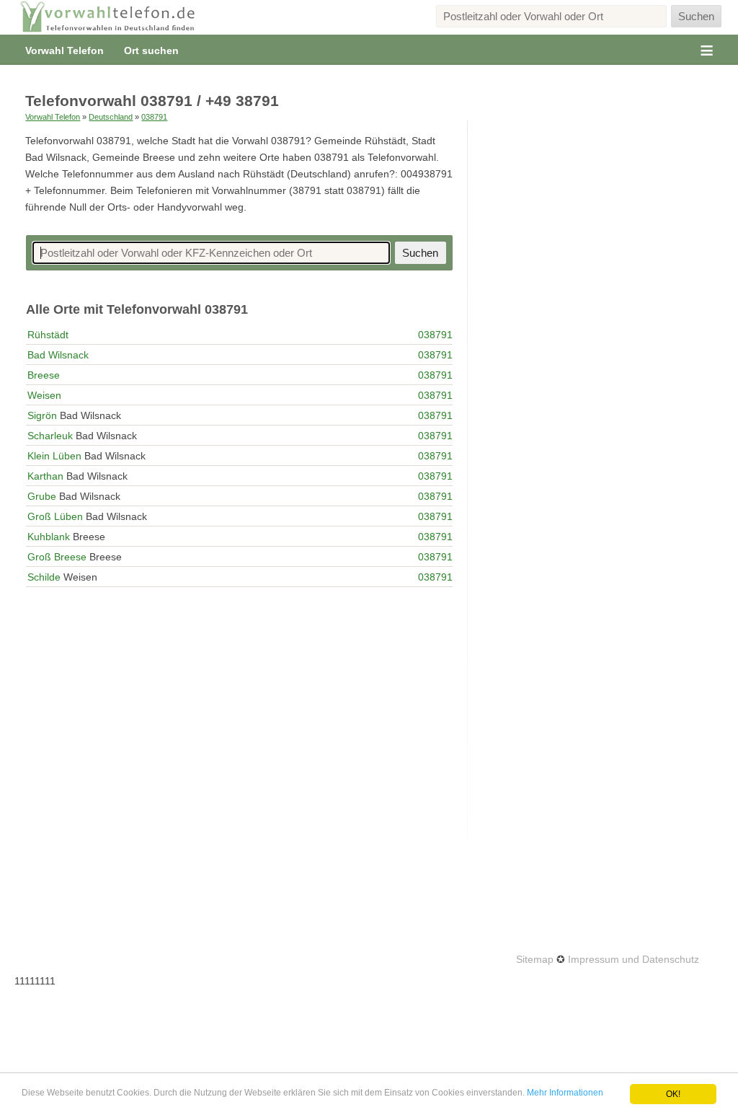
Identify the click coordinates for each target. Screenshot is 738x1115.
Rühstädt (47, 334)
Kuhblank (48, 536)
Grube (41, 496)
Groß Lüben (55, 516)
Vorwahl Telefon (64, 50)
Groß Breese (56, 557)
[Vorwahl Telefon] (108, 17)
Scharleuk (50, 435)
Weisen (44, 395)
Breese (43, 375)
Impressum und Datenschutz (633, 959)
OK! (673, 1094)
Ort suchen (151, 50)
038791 (154, 117)
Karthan (45, 476)
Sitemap (535, 959)
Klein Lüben (54, 456)
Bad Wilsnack (58, 355)
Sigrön (42, 415)
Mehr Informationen (565, 1093)
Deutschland (111, 117)
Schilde (44, 577)
